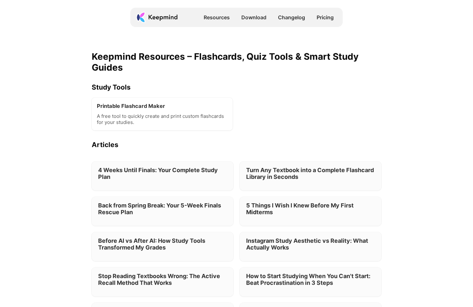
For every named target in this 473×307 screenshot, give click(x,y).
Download (253, 17)
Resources (217, 17)
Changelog (291, 17)
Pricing (325, 17)
